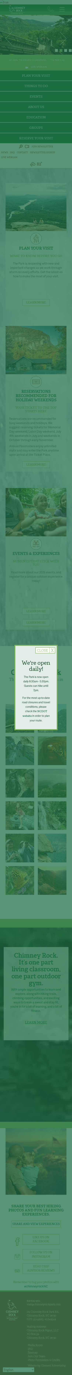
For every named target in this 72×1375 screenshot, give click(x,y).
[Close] (45, 650)
